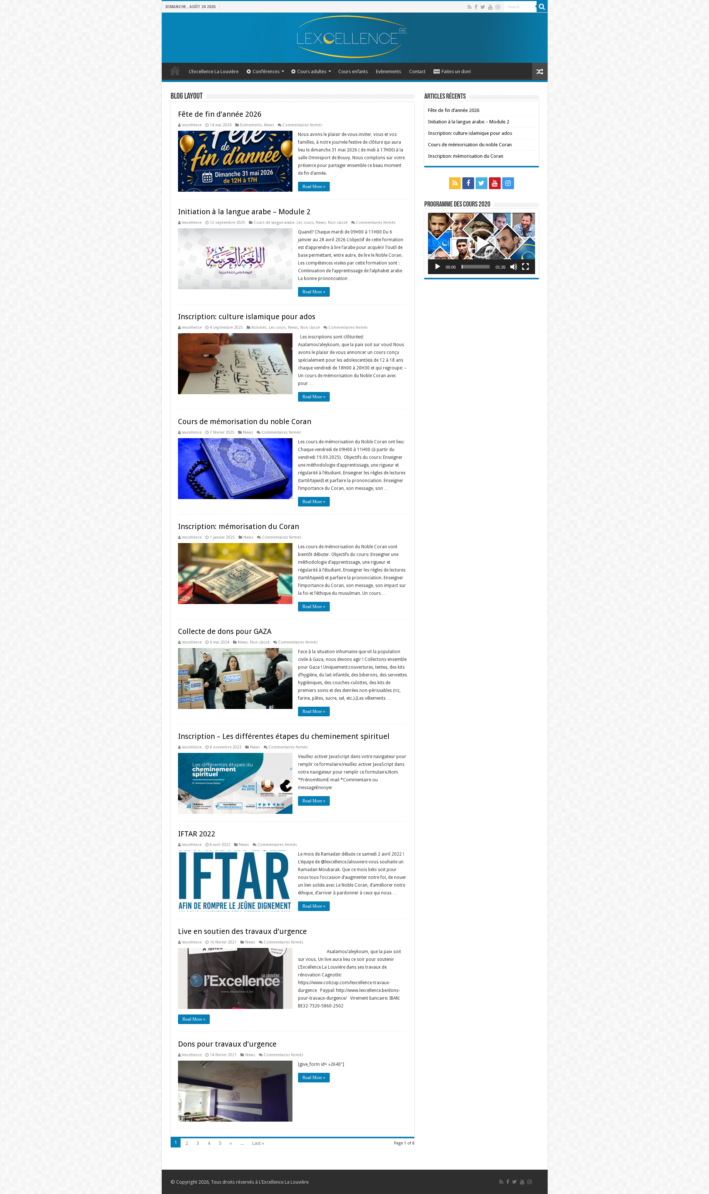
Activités (259, 327)
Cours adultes (311, 71)
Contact (417, 71)
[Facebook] (476, 7)
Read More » (313, 186)
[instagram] (498, 7)
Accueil (175, 70)
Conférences (266, 71)
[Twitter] (483, 7)
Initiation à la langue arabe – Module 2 (244, 211)
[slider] (476, 267)
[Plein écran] (525, 266)
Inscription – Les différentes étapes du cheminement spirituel (284, 736)
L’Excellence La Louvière (214, 71)
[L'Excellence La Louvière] (355, 38)
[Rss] (469, 7)
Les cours (305, 222)
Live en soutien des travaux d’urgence (242, 931)
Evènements (388, 71)
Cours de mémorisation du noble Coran (244, 421)
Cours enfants (353, 71)
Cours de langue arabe (274, 222)
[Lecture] (437, 266)
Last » (258, 1143)
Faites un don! (456, 71)
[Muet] (513, 266)
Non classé (337, 222)
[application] (481, 243)
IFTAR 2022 (196, 833)
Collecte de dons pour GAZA (224, 631)
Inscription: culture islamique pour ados (246, 316)
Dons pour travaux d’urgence (227, 1044)
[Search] (542, 6)
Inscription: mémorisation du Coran (238, 526)
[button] (481, 243)
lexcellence (192, 125)
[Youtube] (490, 7)
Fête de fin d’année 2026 (219, 114)
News (269, 125)
